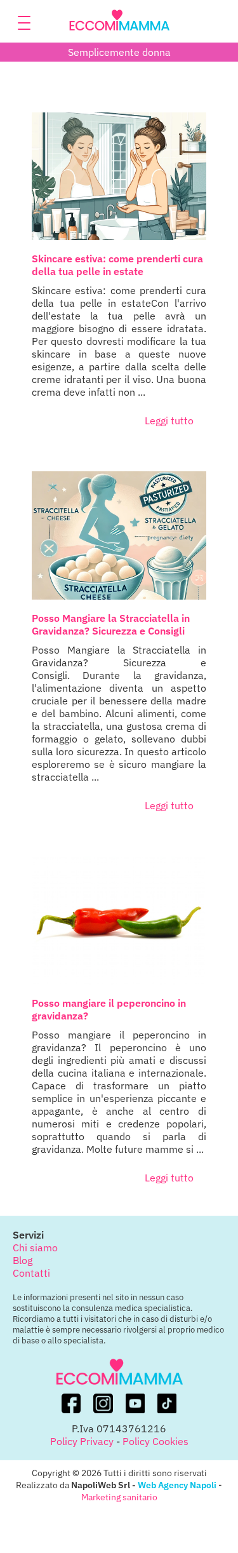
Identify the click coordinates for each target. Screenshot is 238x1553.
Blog (22, 1260)
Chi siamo (35, 1247)
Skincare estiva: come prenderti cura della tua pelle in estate (117, 265)
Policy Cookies (155, 1441)
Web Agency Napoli (177, 1485)
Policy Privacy (82, 1441)
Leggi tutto (169, 420)
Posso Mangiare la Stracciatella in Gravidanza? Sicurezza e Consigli (111, 624)
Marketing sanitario (119, 1497)
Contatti (31, 1273)
